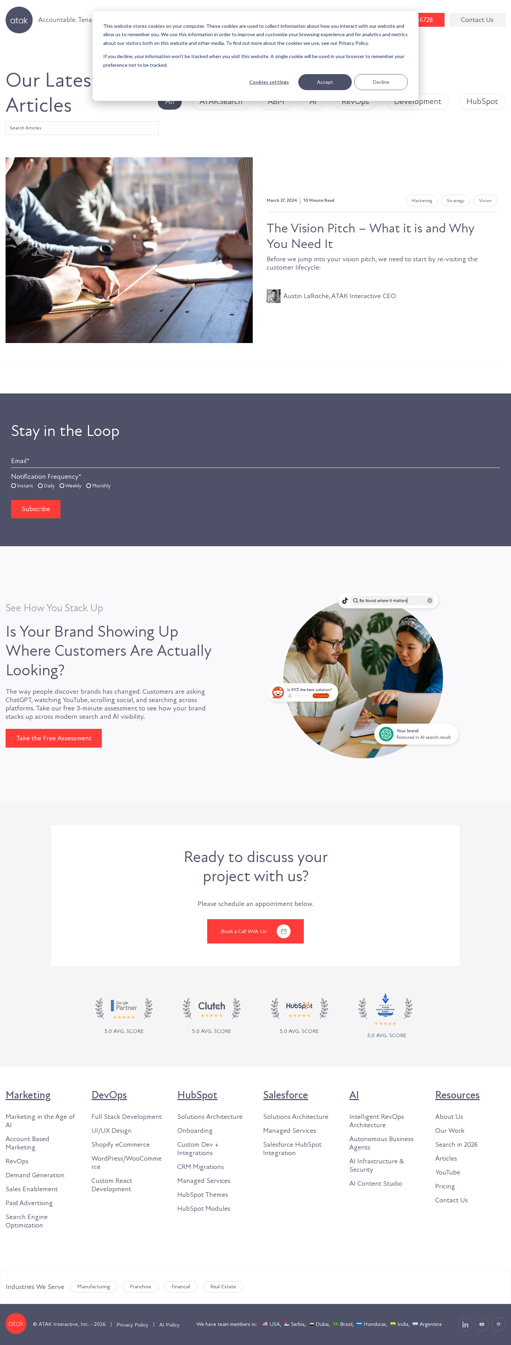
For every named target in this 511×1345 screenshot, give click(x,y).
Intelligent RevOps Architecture (376, 1121)
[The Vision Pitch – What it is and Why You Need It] (129, 250)
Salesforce (285, 1095)
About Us (449, 1117)
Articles (446, 1158)
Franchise (140, 1286)
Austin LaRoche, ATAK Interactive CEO (339, 296)
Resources (457, 1095)
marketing (422, 201)
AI (354, 1095)
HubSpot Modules (203, 1208)
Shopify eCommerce (120, 1144)
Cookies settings (269, 82)
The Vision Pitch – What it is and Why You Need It (370, 236)
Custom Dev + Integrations (198, 1148)
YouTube (447, 1172)
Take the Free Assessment (53, 738)
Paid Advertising (29, 1203)
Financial (180, 1286)
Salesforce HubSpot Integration (292, 1148)
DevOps (109, 1095)
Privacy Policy (132, 1324)
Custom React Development (111, 1185)
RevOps (17, 1161)
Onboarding (195, 1131)
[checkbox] (255, 485)
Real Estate (223, 1286)
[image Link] (211, 1016)
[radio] (22, 485)
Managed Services (203, 1181)
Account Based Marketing (27, 1143)
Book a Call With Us (244, 931)
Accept (325, 82)
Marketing (28, 1095)
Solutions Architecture (210, 1117)
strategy (455, 201)
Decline (381, 82)
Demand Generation (35, 1175)
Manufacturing (93, 1286)
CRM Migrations (200, 1167)
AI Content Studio (375, 1183)
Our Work (449, 1131)
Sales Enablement (32, 1189)
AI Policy (169, 1324)
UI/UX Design (111, 1131)
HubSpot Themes (202, 1195)
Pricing (445, 1186)
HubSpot (197, 1095)
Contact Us (477, 20)
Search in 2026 (456, 1144)
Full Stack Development (126, 1117)
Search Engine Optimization (27, 1221)
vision (485, 201)
